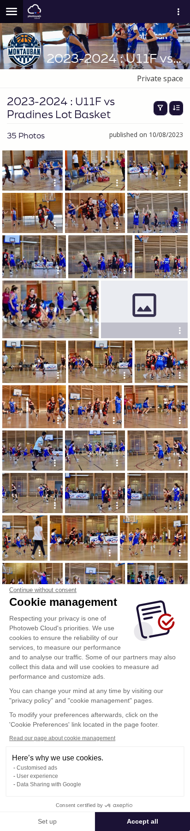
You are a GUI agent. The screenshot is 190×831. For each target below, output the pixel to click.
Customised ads (37, 768)
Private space (160, 78)
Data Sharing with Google (49, 784)
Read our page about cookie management (62, 738)
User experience (37, 776)
